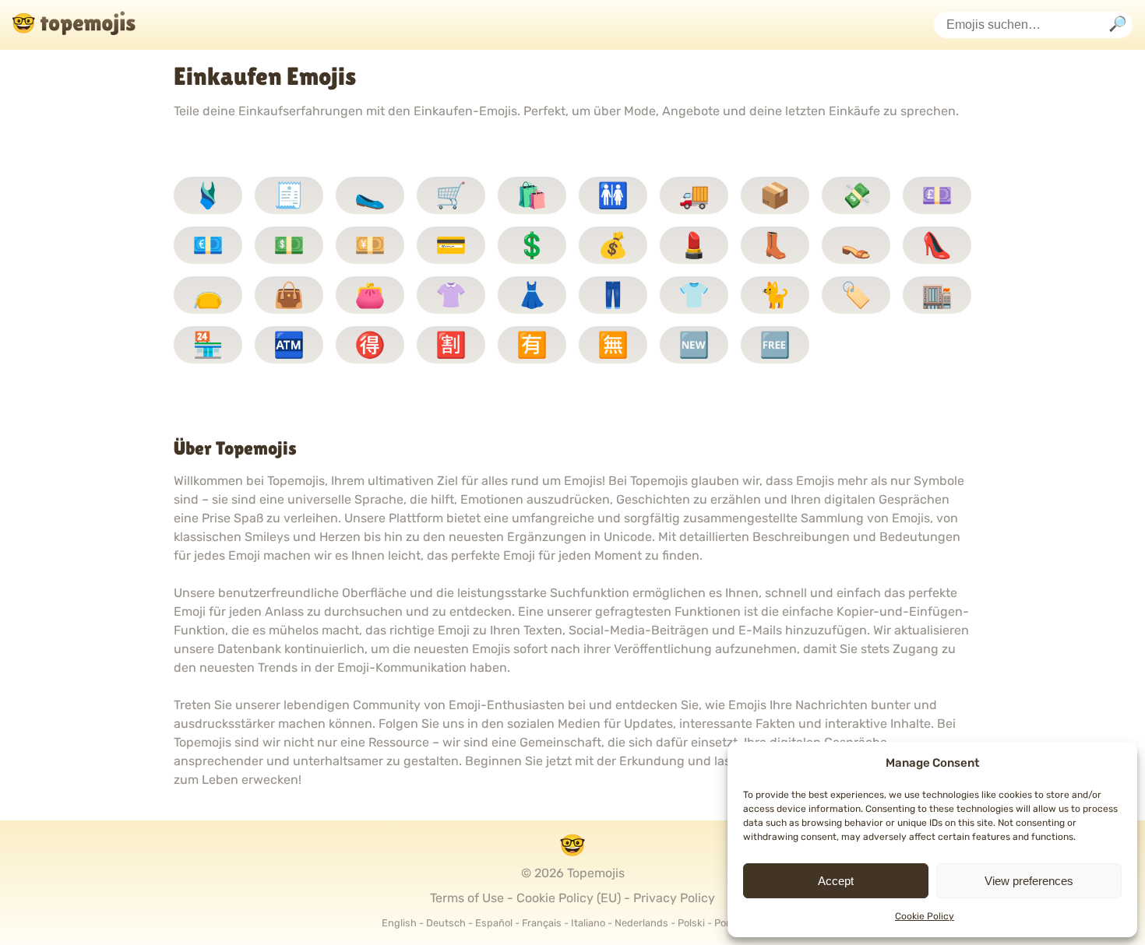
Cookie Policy (924, 916)
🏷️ (856, 295)
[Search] (1117, 25)
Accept (836, 880)
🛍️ (532, 195)
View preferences (1029, 880)
